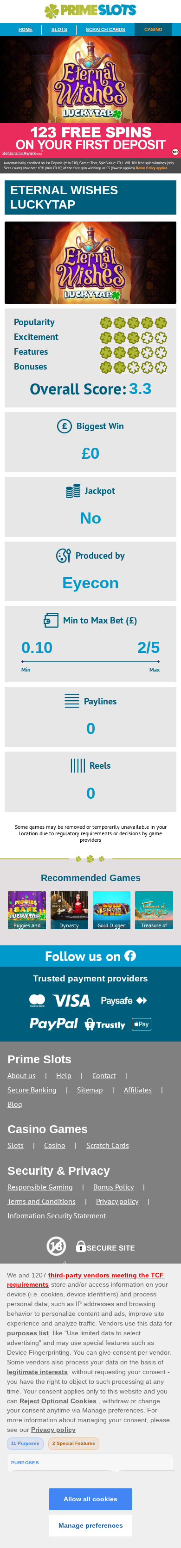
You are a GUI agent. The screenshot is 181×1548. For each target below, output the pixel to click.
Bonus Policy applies (151, 168)
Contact (104, 1075)
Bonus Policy (113, 1187)
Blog (14, 1104)
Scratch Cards (105, 29)
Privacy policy (117, 1201)
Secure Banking (32, 1090)
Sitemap (90, 1090)
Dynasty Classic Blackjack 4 (69, 925)
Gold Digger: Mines (111, 925)
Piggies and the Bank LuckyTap (26, 925)
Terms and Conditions (41, 1201)
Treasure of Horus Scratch (154, 925)
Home (25, 29)
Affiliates (138, 1090)
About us (21, 1075)
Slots (59, 29)
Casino (153, 29)
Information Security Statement (56, 1215)
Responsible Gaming (40, 1187)
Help (63, 1075)
